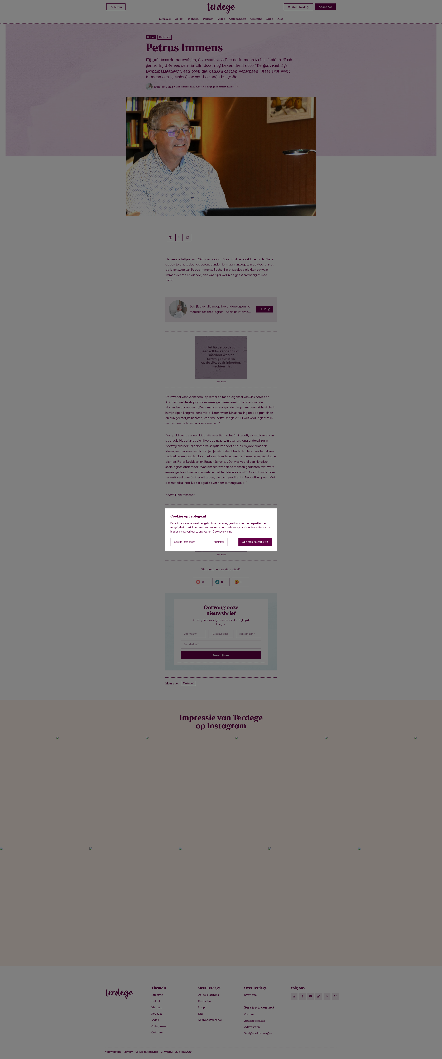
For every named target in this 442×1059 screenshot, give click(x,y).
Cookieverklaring (222, 531)
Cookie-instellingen (184, 541)
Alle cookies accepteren (255, 541)
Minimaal (219, 541)
